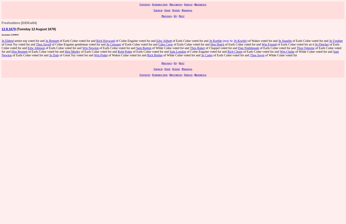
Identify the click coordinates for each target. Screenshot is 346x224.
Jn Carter (207, 55)
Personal (187, 10)
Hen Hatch (217, 44)
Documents (176, 4)
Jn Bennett (52, 41)
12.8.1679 (9, 29)
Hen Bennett (19, 51)
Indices (188, 4)
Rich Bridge (155, 55)
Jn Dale (54, 55)
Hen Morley (72, 51)
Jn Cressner (113, 44)
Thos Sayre (257, 55)
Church (158, 10)
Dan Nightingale (248, 48)
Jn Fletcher (322, 44)
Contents (145, 4)
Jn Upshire (336, 41)
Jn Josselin (285, 41)
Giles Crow (165, 44)
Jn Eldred (8, 41)
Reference (200, 4)
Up (175, 16)
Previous (167, 16)
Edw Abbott (164, 41)
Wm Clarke (287, 51)
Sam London (178, 51)
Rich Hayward (105, 41)
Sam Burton (143, 48)
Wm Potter (101, 55)
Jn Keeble (215, 41)
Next (181, 16)
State (167, 10)
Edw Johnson (36, 48)
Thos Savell (43, 44)
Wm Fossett (269, 44)
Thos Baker (197, 48)
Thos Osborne (306, 48)
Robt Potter (125, 51)
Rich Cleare (234, 51)
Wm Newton (90, 48)
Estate (176, 10)
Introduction (160, 4)
